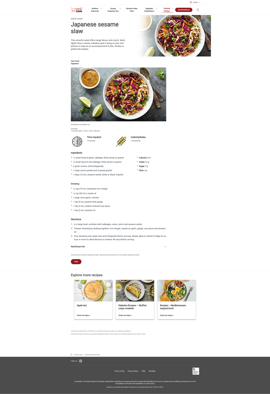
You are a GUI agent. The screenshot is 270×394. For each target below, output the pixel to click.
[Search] (198, 9)
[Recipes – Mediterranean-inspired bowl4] (176, 299)
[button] (195, 2)
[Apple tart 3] (93, 299)
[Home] (71, 355)
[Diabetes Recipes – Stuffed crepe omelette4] (135, 299)
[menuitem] (96, 9)
